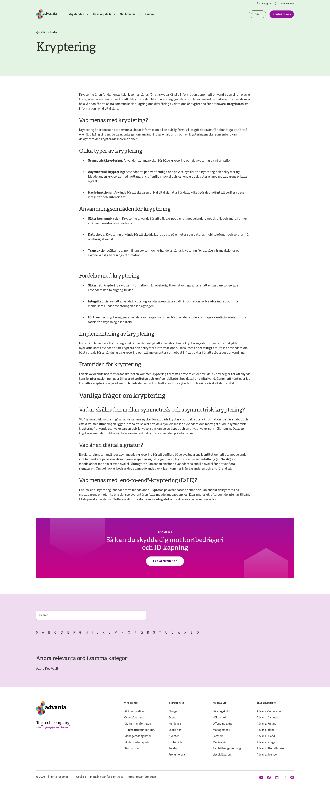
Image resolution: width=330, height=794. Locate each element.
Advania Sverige (267, 754)
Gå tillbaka (49, 32)
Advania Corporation (269, 711)
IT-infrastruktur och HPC (140, 730)
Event (172, 717)
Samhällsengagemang (227, 748)
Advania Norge (266, 742)
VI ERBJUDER (131, 703)
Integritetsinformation (142, 777)
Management (221, 730)
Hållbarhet (219, 717)
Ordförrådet (176, 742)
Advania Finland (266, 723)
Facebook (269, 777)
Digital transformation (138, 723)
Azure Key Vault (47, 669)
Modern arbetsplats (136, 742)
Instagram (285, 777)
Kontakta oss (282, 14)
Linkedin (277, 777)
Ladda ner (174, 730)
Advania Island (266, 736)
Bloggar (173, 711)
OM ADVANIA (219, 703)
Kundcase (174, 723)
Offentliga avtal (222, 723)
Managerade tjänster (137, 736)
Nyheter (173, 736)
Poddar (172, 748)
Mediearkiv (219, 742)
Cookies (81, 777)
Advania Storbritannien (271, 748)
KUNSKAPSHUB (176, 703)
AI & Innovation (134, 711)
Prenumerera (176, 754)
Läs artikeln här (165, 561)
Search (252, 14)
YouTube (261, 777)
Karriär (149, 14)
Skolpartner (131, 748)
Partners (218, 736)
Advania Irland (265, 730)
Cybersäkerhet (133, 717)
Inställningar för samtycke (106, 777)
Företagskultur (222, 711)
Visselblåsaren (222, 754)
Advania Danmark (268, 717)
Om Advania (128, 14)
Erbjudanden (76, 14)
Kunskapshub (102, 14)
